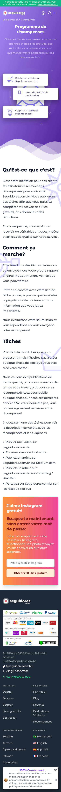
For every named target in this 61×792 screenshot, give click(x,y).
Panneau (39, 691)
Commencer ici (10, 20)
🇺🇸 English (40, 743)
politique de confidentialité (25, 786)
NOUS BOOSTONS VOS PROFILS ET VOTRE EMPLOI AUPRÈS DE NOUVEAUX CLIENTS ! (30, 3)
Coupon (8, 704)
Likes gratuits (12, 711)
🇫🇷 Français (40, 756)
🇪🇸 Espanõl (40, 749)
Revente (38, 704)
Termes (7, 743)
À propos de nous (14, 749)
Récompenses (28, 20)
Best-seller (10, 717)
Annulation (10, 762)
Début (7, 691)
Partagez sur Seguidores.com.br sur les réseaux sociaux (30, 486)
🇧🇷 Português (42, 736)
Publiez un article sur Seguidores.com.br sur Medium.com (29, 460)
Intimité (8, 756)
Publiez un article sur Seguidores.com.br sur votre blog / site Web (28, 473)
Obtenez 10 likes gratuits (30, 573)
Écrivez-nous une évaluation (26, 452)
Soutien (8, 736)
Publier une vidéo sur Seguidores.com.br (20, 444)
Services (8, 698)
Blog (36, 698)
